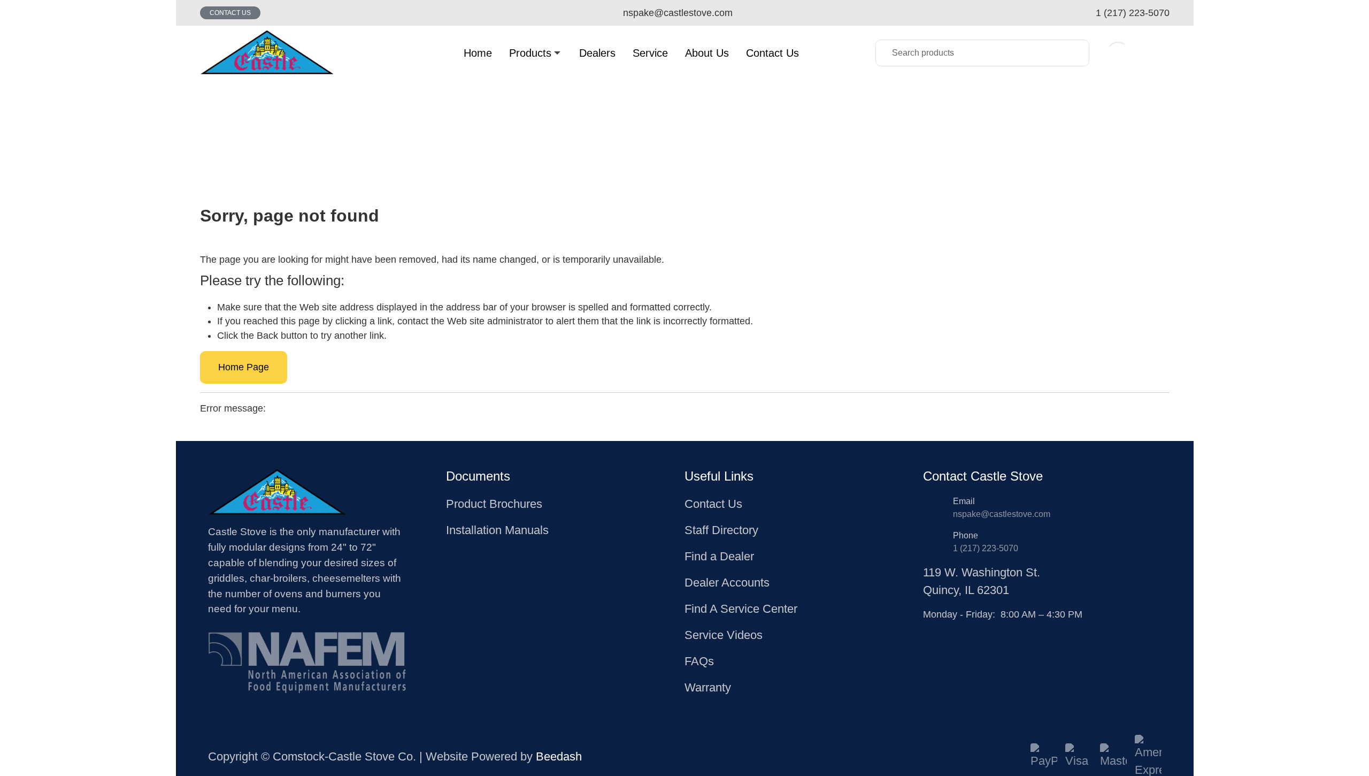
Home (478, 53)
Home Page (243, 367)
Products (530, 53)
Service (650, 53)
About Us (707, 53)
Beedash (559, 756)
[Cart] (1158, 52)
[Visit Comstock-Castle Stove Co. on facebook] (929, 630)
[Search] (1073, 53)
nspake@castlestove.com (1001, 514)
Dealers (597, 53)
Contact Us (230, 13)
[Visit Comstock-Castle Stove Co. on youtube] (953, 630)
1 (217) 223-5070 (985, 548)
